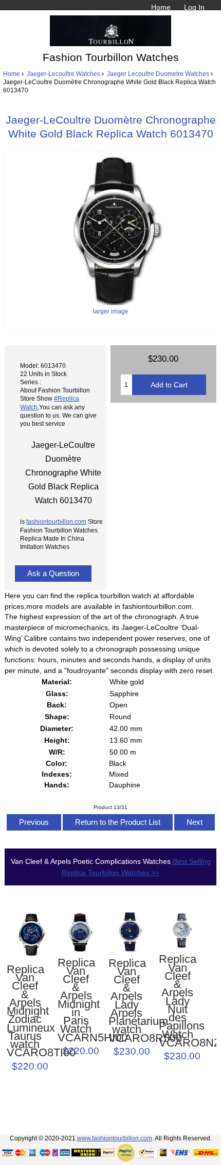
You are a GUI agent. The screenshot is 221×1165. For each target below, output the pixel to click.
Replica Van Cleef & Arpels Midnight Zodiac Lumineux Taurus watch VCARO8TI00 (25, 1011)
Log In (194, 7)
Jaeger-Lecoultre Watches (63, 73)
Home (161, 7)
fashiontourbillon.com (56, 521)
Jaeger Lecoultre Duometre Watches (158, 73)
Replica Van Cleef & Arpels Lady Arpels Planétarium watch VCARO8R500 (126, 1000)
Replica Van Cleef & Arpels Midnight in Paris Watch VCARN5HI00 (76, 1000)
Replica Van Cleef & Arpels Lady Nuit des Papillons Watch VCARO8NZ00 (177, 1001)
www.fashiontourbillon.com (114, 1138)
